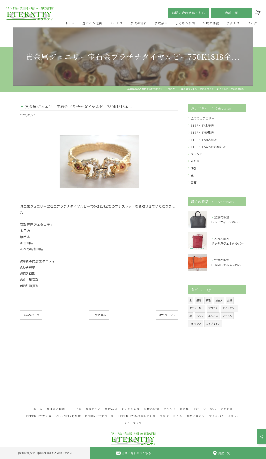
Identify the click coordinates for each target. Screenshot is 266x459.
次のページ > (167, 315)
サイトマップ (133, 423)
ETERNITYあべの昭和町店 (208, 147)
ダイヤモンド (229, 308)
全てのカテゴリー (203, 118)
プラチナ (213, 308)
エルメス (213, 315)
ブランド (197, 154)
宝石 (194, 182)
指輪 (229, 300)
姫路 (198, 300)
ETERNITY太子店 (202, 125)
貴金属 (195, 161)
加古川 (219, 300)
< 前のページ (31, 315)
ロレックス (195, 323)
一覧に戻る (99, 315)
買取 (208, 300)
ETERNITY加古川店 (204, 140)
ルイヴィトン (213, 323)
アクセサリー (196, 308)
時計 (194, 168)
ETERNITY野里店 (202, 132)
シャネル (227, 315)
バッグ (200, 315)
